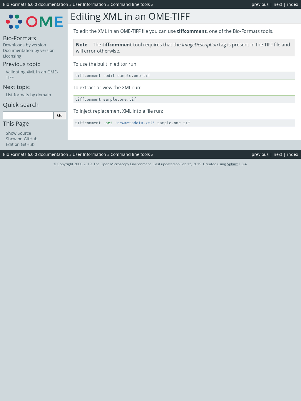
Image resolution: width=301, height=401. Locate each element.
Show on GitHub (22, 138)
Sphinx (232, 163)
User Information (89, 4)
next (278, 4)
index (292, 4)
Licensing (12, 56)
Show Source (18, 133)
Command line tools (130, 4)
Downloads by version (24, 45)
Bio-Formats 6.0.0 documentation (35, 4)
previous (260, 4)
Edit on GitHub (20, 144)
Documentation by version (29, 50)
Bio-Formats (19, 38)
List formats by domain (28, 94)
